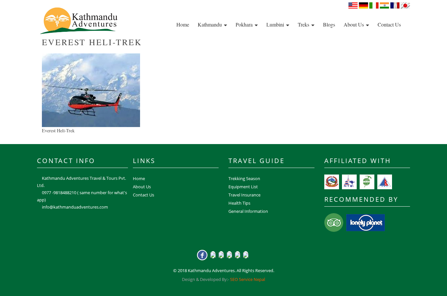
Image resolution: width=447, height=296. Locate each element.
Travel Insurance (244, 195)
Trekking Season (244, 178)
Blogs (329, 24)
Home (182, 24)
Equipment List (243, 187)
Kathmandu (210, 24)
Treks (304, 24)
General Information (248, 211)
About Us (354, 24)
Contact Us (389, 24)
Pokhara (245, 24)
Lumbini (275, 24)
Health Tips (239, 203)
